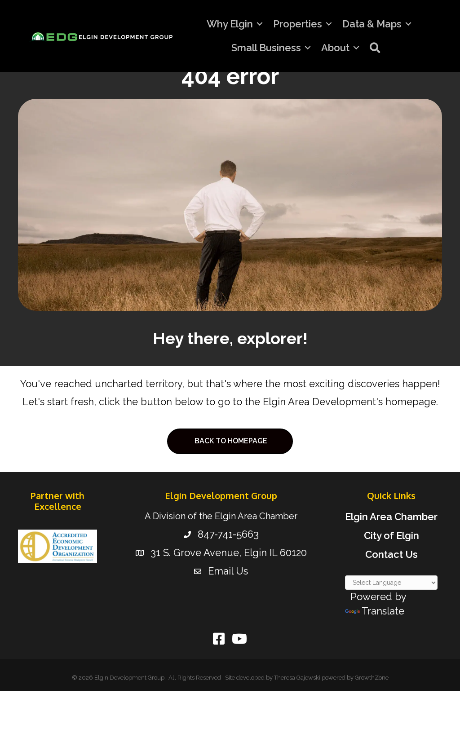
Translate (383, 611)
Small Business (266, 47)
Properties (297, 24)
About (335, 47)
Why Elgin (230, 24)
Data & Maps (372, 24)
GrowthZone (372, 677)
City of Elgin (391, 535)
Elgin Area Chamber (391, 516)
